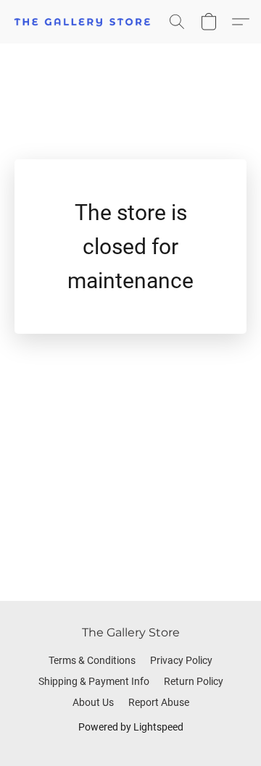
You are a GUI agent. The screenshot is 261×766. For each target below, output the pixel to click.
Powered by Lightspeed (130, 727)
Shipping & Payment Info (93, 681)
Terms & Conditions (92, 660)
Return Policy (193, 681)
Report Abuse (158, 702)
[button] (86, 21)
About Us (93, 702)
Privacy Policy (181, 660)
